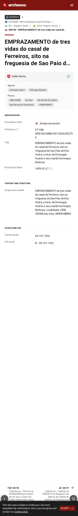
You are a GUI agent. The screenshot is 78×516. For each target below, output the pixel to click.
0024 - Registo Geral (47, 26)
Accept (65, 508)
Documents (12, 17)
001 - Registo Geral (18, 26)
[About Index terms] (68, 76)
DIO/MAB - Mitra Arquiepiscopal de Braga (29, 22)
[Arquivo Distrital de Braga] (15, 5)
